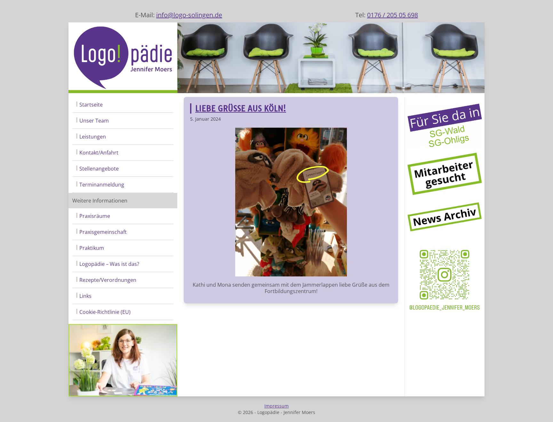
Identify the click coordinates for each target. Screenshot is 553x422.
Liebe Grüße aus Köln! (240, 108)
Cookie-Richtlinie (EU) (105, 311)
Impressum (276, 406)
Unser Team (94, 120)
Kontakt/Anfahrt (98, 152)
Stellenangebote (99, 168)
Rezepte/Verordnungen (107, 279)
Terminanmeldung (101, 184)
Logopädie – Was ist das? (109, 263)
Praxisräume (94, 215)
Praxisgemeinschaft (103, 231)
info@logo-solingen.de (189, 15)
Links (85, 295)
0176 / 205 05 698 (392, 15)
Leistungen (92, 136)
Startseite (91, 104)
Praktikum (91, 247)
